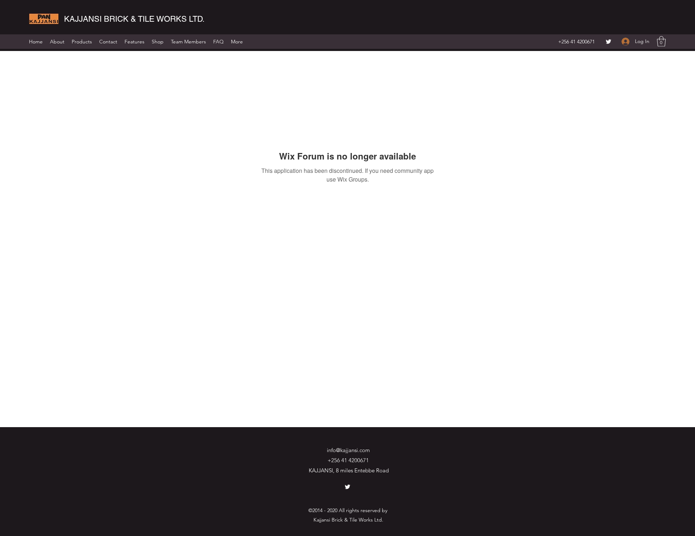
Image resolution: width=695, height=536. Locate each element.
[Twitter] (608, 41)
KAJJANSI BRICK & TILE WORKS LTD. (134, 19)
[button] (661, 41)
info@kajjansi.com (348, 450)
